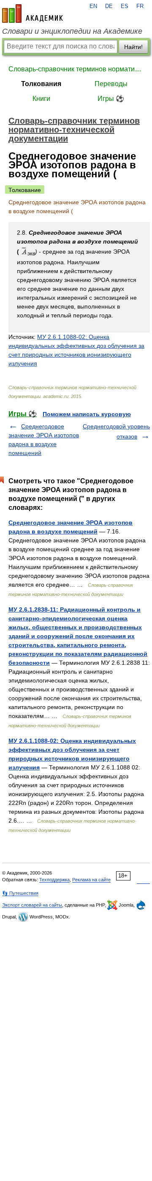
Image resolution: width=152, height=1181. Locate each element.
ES (124, 6)
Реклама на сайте (91, 879)
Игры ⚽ (111, 98)
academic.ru (32, 13)
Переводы (111, 83)
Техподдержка (54, 879)
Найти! (133, 46)
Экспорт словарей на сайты (32, 904)
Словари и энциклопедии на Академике (72, 31)
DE (109, 6)
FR (140, 6)
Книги (41, 98)
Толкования (41, 83)
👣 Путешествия (20, 893)
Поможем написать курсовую (87, 414)
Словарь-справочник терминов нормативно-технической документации (76, 69)
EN (93, 6)
